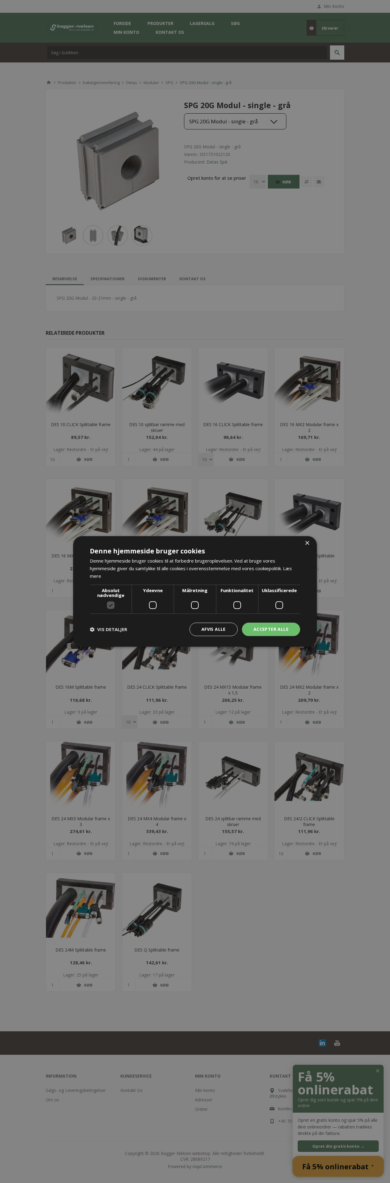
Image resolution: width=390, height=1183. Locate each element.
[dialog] (195, 591)
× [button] (307, 543)
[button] (108, 629)
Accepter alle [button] (271, 629)
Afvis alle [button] (213, 629)
